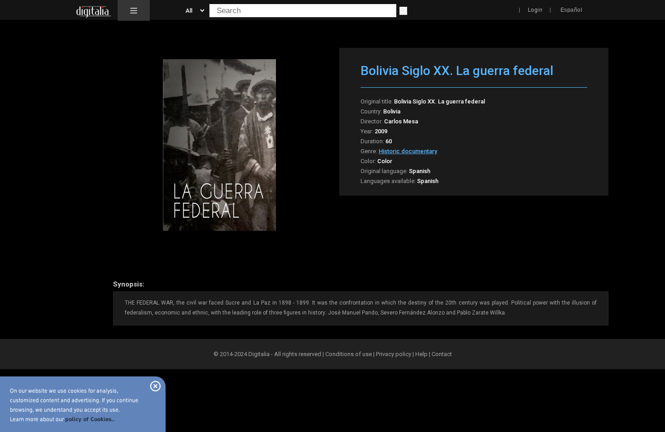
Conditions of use (349, 354)
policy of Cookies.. (90, 419)
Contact (442, 354)
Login (535, 10)
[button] (134, 10)
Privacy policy (393, 354)
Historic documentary (408, 151)
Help (421, 354)
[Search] (403, 11)
